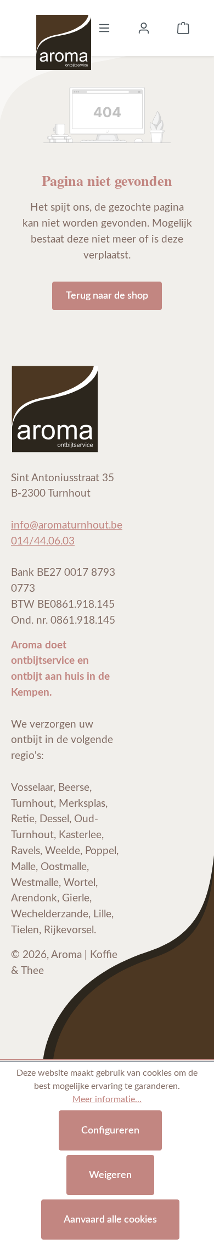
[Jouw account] (144, 28)
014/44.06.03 (43, 541)
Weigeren (110, 1175)
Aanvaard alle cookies (110, 1219)
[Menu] (104, 28)
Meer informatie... (107, 1099)
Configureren (110, 1130)
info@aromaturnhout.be (66, 525)
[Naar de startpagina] (64, 28)
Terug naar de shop (107, 295)
